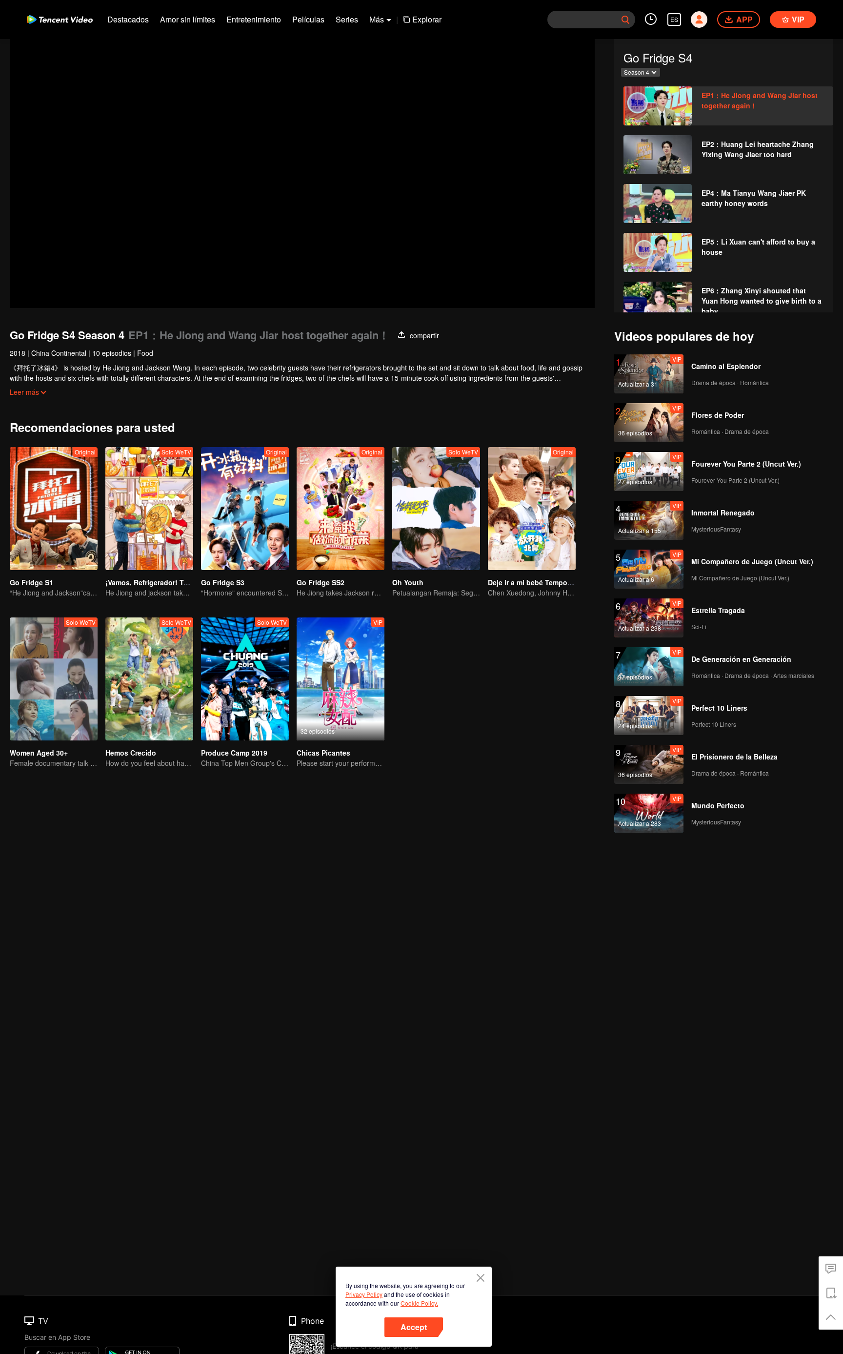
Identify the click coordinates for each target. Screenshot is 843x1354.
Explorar (427, 19)
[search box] (625, 19)
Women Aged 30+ (39, 753)
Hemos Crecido (130, 753)
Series (347, 19)
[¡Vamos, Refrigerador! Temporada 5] (149, 508)
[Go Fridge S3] (245, 508)
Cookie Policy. (419, 1303)
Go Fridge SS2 (320, 582)
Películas (308, 19)
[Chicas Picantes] (340, 678)
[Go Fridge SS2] (340, 508)
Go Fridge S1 (31, 582)
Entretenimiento (253, 19)
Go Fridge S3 (222, 582)
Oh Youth (407, 582)
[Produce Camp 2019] (245, 678)
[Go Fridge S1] (54, 508)
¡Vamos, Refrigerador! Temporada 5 (163, 582)
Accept (414, 1327)
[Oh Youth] (436, 508)
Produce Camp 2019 (234, 753)
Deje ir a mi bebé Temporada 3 (538, 582)
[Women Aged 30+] (54, 678)
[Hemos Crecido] (149, 678)
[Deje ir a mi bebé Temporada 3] (532, 508)
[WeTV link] (60, 19)
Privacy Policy (363, 1294)
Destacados (128, 19)
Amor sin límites (187, 19)
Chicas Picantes (323, 753)
